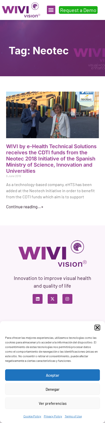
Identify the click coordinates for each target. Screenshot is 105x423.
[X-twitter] (52, 299)
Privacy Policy (53, 416)
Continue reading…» (24, 206)
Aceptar (52, 375)
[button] (97, 327)
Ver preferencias (53, 403)
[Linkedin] (37, 299)
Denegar (53, 389)
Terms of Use (73, 416)
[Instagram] (67, 299)
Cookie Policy (32, 416)
